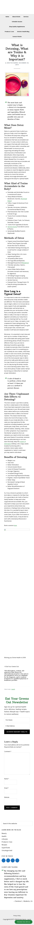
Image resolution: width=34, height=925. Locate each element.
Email (6, 788)
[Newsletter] (17, 860)
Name (6, 779)
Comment (7, 751)
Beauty (4, 833)
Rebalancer (25, 263)
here (15, 525)
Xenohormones (12, 227)
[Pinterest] (13, 860)
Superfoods (6, 848)
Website (6, 797)
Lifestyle (5, 839)
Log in (29, 919)
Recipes (4, 845)
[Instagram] (8, 860)
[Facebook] (4, 860)
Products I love (7, 842)
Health (13, 689)
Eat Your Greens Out (17, 7)
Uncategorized (7, 850)
